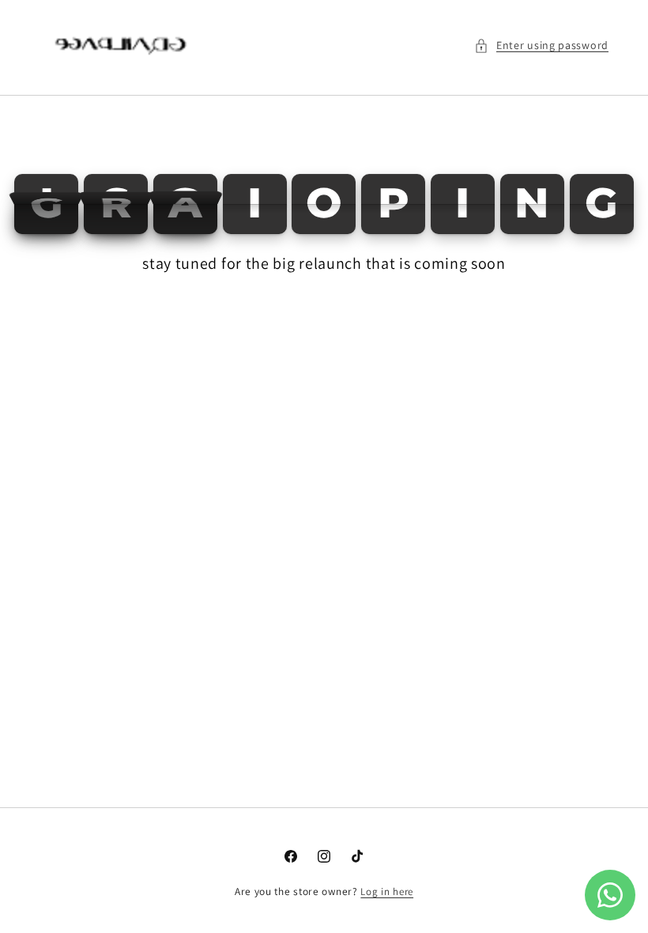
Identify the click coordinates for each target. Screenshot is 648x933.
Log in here (386, 891)
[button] (541, 45)
